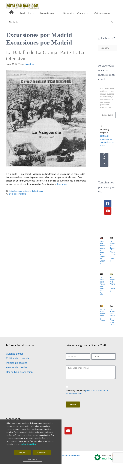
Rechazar (41, 452)
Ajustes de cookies (16, 367)
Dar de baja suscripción (19, 372)
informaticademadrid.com (67, 455)
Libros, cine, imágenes (74, 13)
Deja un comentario (17, 194)
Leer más (62, 184)
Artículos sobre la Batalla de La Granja (26, 191)
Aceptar (22, 452)
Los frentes (25, 13)
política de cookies (28, 444)
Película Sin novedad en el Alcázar (102, 315)
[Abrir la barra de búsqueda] (112, 22)
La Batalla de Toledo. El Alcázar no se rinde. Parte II (113, 251)
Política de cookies (16, 362)
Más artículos (47, 13)
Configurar (33, 459)
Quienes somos (102, 13)
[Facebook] (107, 203)
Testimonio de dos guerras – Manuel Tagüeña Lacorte (102, 252)
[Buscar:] (107, 47)
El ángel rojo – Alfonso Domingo (112, 284)
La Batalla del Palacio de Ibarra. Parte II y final (102, 286)
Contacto (13, 22)
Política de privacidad (18, 358)
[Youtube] (107, 211)
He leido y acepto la (107, 137)
